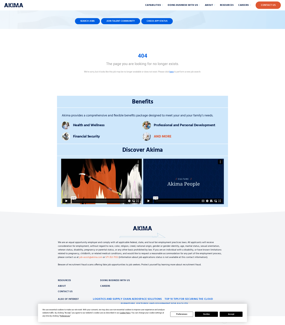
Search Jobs (87, 21)
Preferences (181, 314)
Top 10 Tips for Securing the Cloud (189, 299)
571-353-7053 (112, 257)
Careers (243, 5)
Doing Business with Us (183, 5)
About (209, 5)
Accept (231, 314)
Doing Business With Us (115, 280)
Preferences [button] (65, 316)
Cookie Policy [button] (125, 313)
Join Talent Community (120, 21)
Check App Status (157, 21)
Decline (206, 314)
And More (162, 136)
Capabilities (153, 5)
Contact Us (268, 5)
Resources (227, 5)
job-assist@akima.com (90, 257)
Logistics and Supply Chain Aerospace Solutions (127, 299)
